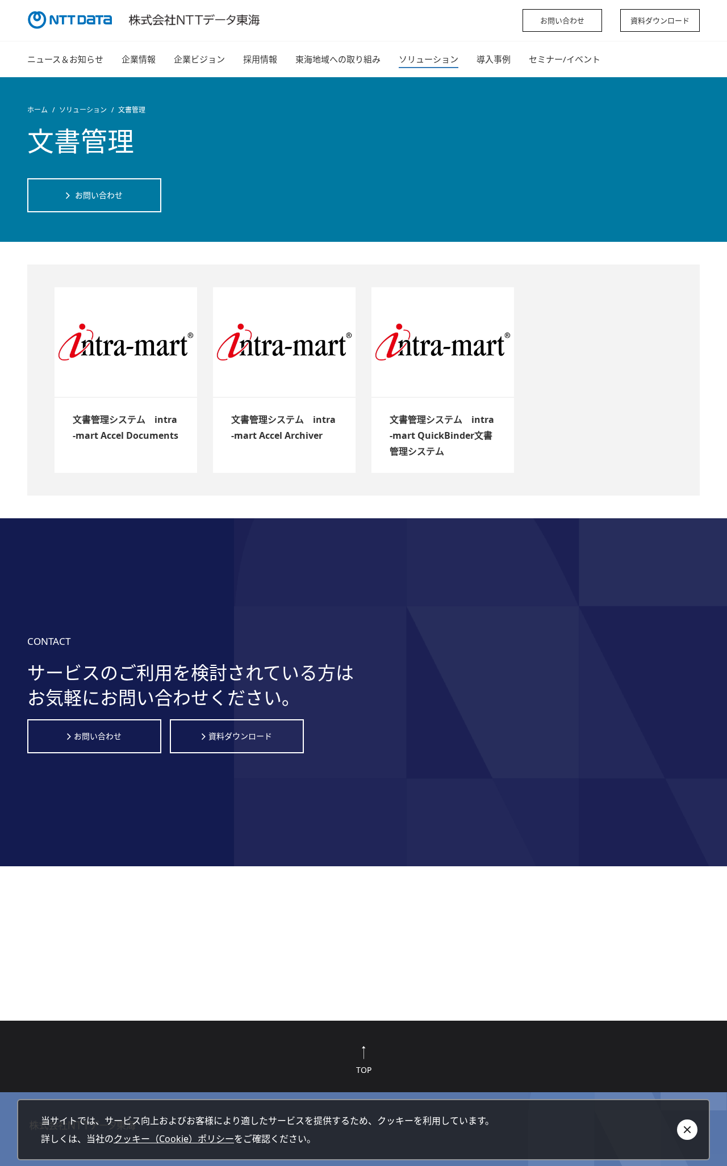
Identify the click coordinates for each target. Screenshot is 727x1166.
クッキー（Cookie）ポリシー (174, 1139)
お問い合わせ (562, 20)
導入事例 (494, 59)
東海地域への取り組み (338, 59)
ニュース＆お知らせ (65, 59)
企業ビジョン (199, 59)
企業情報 (139, 59)
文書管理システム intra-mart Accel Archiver (283, 427)
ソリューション (428, 59)
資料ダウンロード (660, 20)
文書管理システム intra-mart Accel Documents (125, 427)
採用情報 (260, 59)
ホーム (37, 110)
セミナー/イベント (564, 59)
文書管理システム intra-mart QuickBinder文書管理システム (442, 435)
